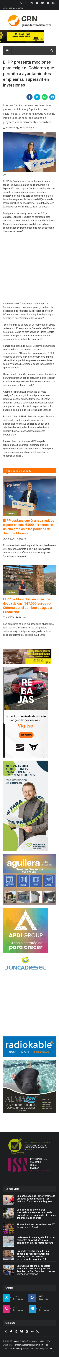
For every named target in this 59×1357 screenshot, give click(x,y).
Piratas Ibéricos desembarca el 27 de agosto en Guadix (36, 1226)
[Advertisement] (29, 269)
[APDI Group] (29, 930)
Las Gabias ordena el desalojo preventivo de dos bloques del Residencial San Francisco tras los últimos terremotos (36, 1269)
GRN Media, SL (16, 1341)
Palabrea (48, 1348)
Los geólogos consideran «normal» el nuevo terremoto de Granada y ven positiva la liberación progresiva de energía (36, 1213)
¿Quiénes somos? (30, 1341)
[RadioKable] (29, 1046)
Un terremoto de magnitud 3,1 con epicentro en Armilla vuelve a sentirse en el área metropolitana (36, 1240)
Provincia (11, 513)
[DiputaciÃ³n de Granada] (29, 806)
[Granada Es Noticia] (29, 21)
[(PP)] (29, 152)
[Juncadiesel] (29, 964)
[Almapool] (29, 1086)
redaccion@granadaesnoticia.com (23, 1345)
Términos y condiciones (23, 1348)
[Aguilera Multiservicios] (29, 879)
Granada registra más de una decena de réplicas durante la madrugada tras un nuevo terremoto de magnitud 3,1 (33, 1255)
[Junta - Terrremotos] (29, 656)
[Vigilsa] (29, 712)
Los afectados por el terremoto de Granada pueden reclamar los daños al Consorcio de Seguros (36, 1199)
